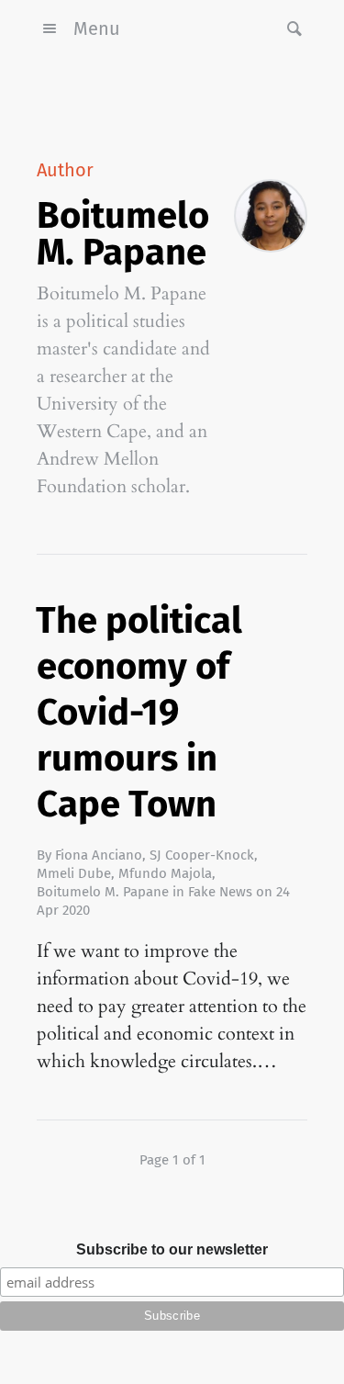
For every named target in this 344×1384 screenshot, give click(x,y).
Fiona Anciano (98, 855)
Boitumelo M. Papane (103, 891)
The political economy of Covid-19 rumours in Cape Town (139, 713)
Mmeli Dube (74, 873)
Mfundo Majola (165, 873)
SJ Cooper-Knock (202, 855)
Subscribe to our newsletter (172, 1249)
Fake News (220, 891)
